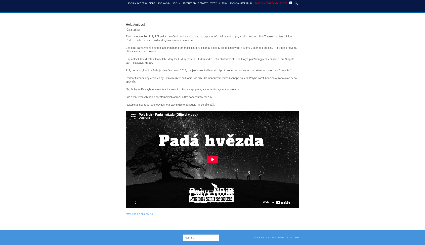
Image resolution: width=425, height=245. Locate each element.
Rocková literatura (241, 3)
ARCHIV (176, 3)
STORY (213, 3)
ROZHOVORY (164, 3)
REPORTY (203, 3)
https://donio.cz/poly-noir (140, 214)
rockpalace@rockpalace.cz (271, 3)
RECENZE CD (189, 3)
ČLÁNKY (223, 3)
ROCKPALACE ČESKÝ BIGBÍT (141, 3)
